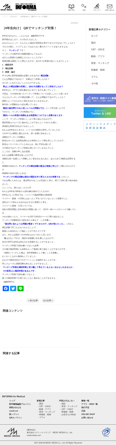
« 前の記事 (33, 300)
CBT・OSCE (97, 49)
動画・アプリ (97, 56)
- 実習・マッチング (46, 412)
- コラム (41, 417)
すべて (93, 36)
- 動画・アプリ (44, 409)
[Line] (20, 289)
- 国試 (40, 403)
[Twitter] (13, 289)
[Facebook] (5, 289)
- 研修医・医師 (44, 414)
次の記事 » (48, 300)
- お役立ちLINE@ (68, 414)
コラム (93, 76)
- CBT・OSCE (44, 406)
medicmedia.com (34, 435)
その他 (93, 83)
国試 (92, 43)
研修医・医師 (97, 70)
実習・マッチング (99, 63)
